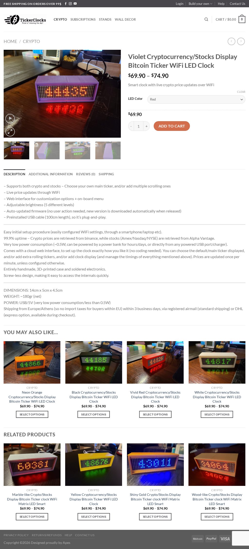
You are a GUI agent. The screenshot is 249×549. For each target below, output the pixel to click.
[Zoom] (10, 131)
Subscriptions (83, 19)
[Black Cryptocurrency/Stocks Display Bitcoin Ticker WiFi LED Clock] (93, 362)
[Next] (112, 93)
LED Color (135, 99)
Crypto (60, 19)
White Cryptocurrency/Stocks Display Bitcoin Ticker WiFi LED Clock (217, 396)
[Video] (10, 118)
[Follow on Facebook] (65, 4)
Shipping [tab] (106, 174)
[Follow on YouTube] (75, 4)
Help (221, 4)
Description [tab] (14, 174)
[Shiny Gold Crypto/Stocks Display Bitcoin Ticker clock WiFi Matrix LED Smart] (155, 464)
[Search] (206, 19)
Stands (105, 19)
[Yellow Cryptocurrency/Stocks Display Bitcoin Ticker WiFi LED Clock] (93, 464)
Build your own (199, 4)
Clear (241, 91)
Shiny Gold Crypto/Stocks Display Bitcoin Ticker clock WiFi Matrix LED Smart (155, 499)
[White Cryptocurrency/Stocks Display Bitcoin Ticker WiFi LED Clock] (216, 362)
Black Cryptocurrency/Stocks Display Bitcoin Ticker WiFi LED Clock (94, 396)
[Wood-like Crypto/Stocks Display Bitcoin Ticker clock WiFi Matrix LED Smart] (216, 464)
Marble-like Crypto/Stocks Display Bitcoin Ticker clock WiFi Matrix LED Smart (32, 499)
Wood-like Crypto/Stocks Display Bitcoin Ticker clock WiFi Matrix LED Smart (217, 499)
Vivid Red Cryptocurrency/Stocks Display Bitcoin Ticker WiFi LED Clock (155, 396)
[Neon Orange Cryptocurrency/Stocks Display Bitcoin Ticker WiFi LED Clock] (32, 362)
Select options (32, 414)
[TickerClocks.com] (25, 19)
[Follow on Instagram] (70, 4)
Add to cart (172, 126)
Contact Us (237, 4)
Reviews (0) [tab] (85, 174)
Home (10, 41)
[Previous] (12, 93)
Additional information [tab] (51, 174)
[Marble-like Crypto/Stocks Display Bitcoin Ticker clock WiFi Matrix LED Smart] (32, 464)
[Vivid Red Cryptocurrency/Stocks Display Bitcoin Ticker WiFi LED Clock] (155, 362)
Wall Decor (125, 19)
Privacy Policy (16, 535)
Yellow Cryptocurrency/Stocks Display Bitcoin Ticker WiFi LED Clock (94, 499)
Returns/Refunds (47, 535)
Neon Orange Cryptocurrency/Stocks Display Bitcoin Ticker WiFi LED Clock (32, 396)
